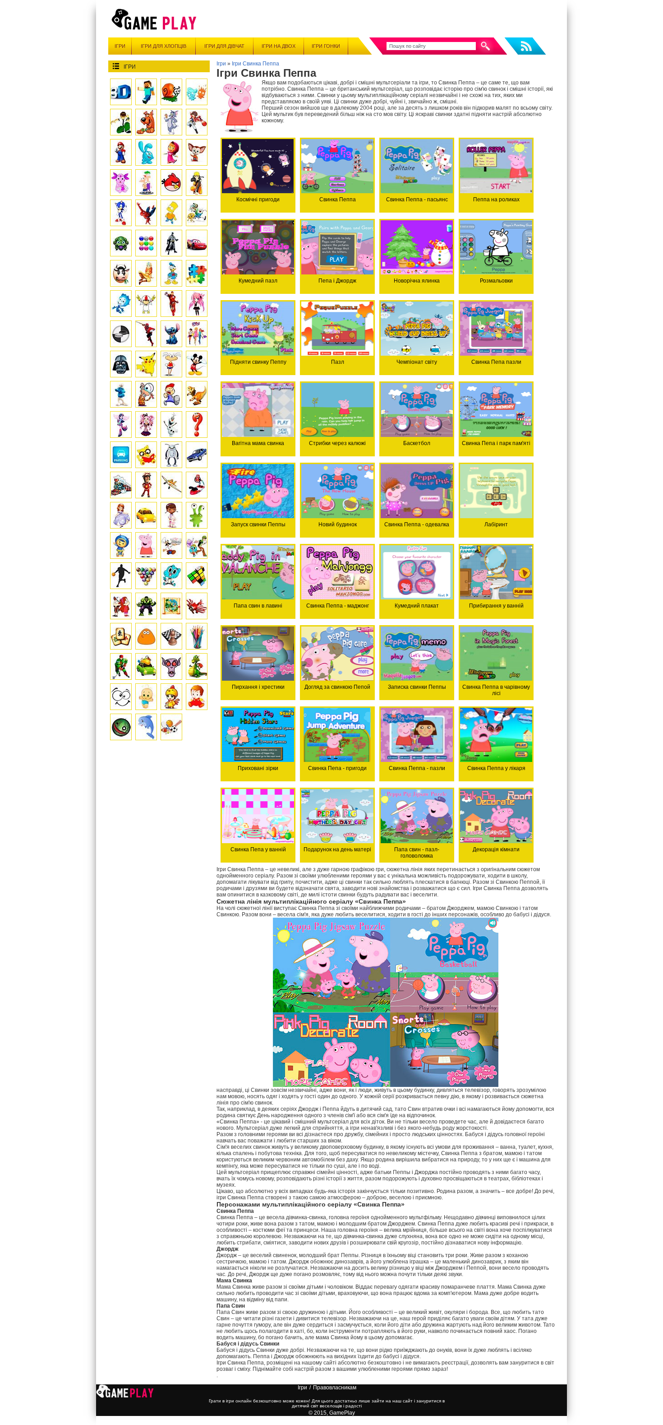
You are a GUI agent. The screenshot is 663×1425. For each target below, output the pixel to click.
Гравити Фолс (120, 606)
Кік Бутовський (146, 303)
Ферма (120, 273)
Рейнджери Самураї (146, 333)
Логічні (196, 424)
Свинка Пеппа (146, 545)
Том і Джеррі (171, 122)
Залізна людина (171, 303)
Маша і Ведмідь (171, 152)
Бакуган (196, 122)
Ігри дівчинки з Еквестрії (120, 424)
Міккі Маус (196, 364)
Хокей (120, 666)
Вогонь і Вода (196, 91)
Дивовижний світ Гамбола (171, 575)
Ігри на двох (278, 46)
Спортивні (171, 727)
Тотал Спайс (196, 333)
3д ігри (120, 91)
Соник (120, 212)
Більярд (146, 575)
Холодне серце (171, 424)
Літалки (196, 606)
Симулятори (196, 485)
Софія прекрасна (120, 515)
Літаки (171, 485)
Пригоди (146, 485)
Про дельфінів (146, 727)
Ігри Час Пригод (196, 212)
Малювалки (196, 636)
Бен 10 (120, 122)
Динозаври (196, 394)
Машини (196, 454)
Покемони (146, 364)
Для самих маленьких (146, 696)
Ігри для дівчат (224, 46)
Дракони (196, 666)
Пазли (196, 273)
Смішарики (146, 152)
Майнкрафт (146, 91)
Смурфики (120, 394)
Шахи (171, 636)
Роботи (171, 454)
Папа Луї (171, 545)
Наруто (196, 182)
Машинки (146, 666)
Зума (120, 243)
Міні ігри (171, 696)
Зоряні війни (120, 364)
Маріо (120, 152)
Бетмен (171, 243)
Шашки (120, 333)
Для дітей (196, 696)
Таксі (146, 515)
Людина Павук (146, 212)
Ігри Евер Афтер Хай (146, 424)
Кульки (146, 243)
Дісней (171, 273)
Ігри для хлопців (163, 46)
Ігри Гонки (326, 46)
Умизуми (120, 545)
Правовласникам (334, 1387)
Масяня (171, 364)
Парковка (120, 454)
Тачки (196, 243)
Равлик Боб (171, 91)
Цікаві (120, 727)
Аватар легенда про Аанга (146, 273)
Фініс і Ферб (146, 182)
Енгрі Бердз (171, 182)
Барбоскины (196, 152)
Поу (146, 636)
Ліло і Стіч (171, 333)
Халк (146, 606)
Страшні (171, 666)
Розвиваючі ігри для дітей (146, 454)
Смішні (120, 696)
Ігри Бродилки (171, 394)
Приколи (196, 515)
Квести (171, 606)
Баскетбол (120, 575)
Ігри (120, 46)
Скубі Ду (146, 122)
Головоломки (196, 575)
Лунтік (120, 182)
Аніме (196, 303)
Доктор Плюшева (171, 515)
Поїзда (120, 485)
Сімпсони (171, 212)
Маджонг (120, 636)
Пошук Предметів (146, 394)
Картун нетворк (196, 545)
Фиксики (120, 303)
